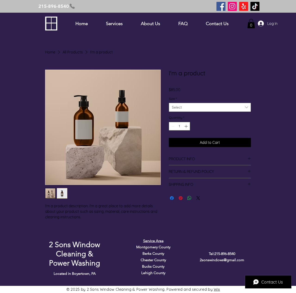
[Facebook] (220, 6)
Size (173, 99)
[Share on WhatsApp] (189, 198)
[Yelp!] (243, 6)
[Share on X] (198, 198)
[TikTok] (254, 6)
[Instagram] (232, 6)
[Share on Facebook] (172, 198)
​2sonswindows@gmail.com (222, 260)
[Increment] (186, 126)
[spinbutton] (179, 126)
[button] (251, 23)
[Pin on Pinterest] (180, 198)
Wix (217, 289)
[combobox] (210, 107)
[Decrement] (172, 126)
